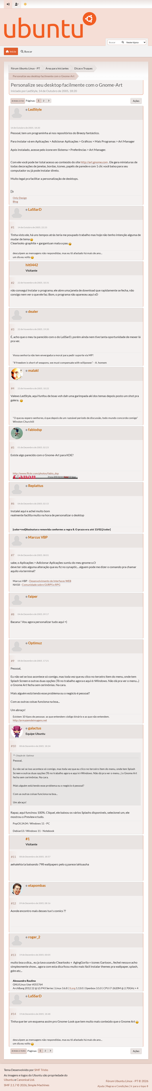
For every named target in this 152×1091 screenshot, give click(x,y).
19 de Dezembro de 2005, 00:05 (34, 955)
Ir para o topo (19, 1051)
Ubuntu (9, 1079)
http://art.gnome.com (94, 162)
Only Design (20, 197)
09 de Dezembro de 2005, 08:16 (34, 903)
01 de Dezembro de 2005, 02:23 (33, 447)
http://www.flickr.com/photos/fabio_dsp (36, 473)
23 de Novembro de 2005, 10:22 (33, 388)
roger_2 (34, 937)
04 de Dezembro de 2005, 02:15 (33, 503)
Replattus (35, 485)
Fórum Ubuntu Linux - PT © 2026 (127, 1081)
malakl (33, 370)
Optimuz (35, 643)
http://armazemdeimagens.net (30, 720)
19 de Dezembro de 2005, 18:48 (34, 1014)
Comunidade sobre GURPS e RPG (41, 584)
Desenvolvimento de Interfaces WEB (50, 581)
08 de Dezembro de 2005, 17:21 (33, 660)
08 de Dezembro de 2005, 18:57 (34, 856)
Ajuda (101, 1086)
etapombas (37, 885)
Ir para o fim (18, 101)
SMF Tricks (41, 1070)
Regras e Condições (117, 1086)
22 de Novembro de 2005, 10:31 (33, 282)
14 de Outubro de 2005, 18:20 (25, 128)
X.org (72, 988)
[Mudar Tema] (25, 4)
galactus (34, 728)
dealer (33, 311)
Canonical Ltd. (25, 1079)
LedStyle (35, 109)
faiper (33, 596)
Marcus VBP (38, 537)
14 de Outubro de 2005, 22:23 (32, 227)
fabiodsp (35, 429)
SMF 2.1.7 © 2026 (15, 1085)
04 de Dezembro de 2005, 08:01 (33, 555)
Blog (15, 201)
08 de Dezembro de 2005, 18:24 (34, 746)
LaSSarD (35, 209)
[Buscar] (123, 42)
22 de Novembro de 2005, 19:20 (33, 329)
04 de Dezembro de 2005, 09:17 (33, 614)
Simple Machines (38, 1085)
